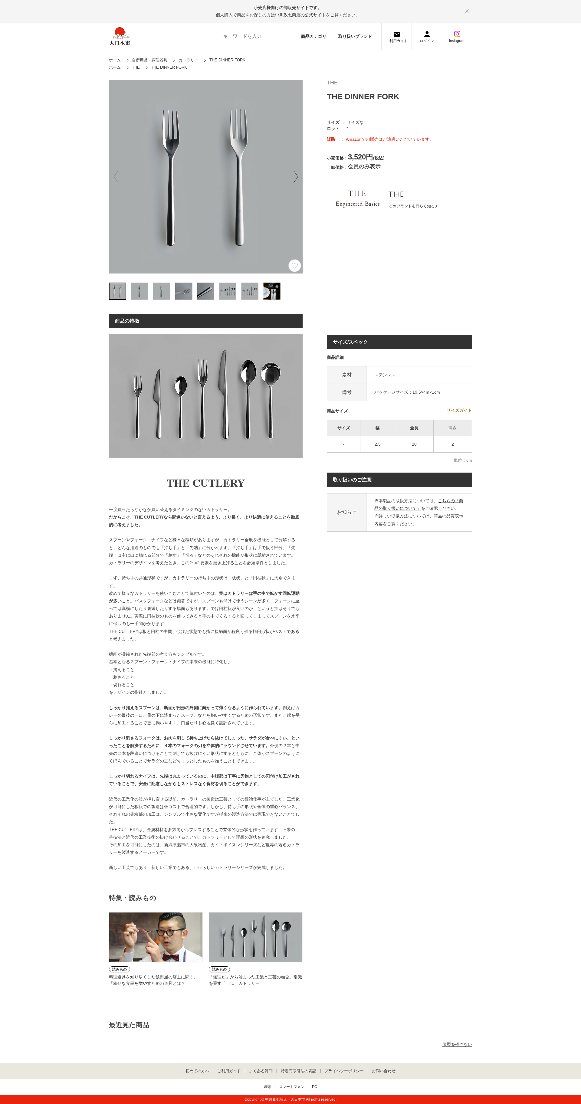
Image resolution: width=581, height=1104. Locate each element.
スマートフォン (291, 1087)
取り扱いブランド (355, 36)
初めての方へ (197, 1071)
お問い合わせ (384, 1071)
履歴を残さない (457, 1044)
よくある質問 (261, 1071)
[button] (296, 177)
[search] (279, 36)
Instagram (457, 41)
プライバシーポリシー (344, 1071)
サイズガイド (459, 410)
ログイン (427, 41)
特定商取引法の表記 (298, 1071)
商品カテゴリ (314, 36)
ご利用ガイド (397, 41)
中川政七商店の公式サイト (300, 14)
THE (332, 83)
